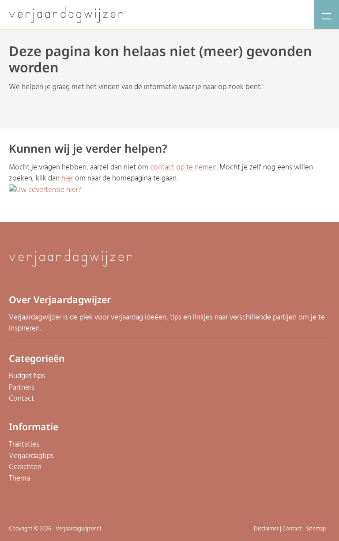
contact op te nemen (183, 167)
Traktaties (24, 445)
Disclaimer (266, 529)
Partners (21, 388)
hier (67, 178)
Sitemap (316, 529)
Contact (21, 399)
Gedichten (25, 467)
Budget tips (27, 376)
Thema (19, 479)
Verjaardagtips (31, 456)
